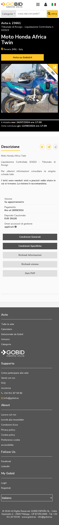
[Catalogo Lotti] (42, 147)
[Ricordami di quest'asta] (55, 147)
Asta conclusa (9, 125)
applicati (9, 226)
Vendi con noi (8, 378)
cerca (53, 13)
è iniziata (6, 122)
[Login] (45, 4)
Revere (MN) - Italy (13, 49)
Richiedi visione (30, 264)
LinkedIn (5, 466)
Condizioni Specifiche (30, 246)
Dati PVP (30, 273)
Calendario (6, 329)
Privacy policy (8, 429)
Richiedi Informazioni (30, 255)
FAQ (3, 383)
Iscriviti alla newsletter (12, 419)
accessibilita (7, 444)
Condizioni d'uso (9, 424)
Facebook (6, 461)
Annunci (5, 339)
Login (4, 483)
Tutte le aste (7, 324)
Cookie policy (8, 434)
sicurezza (6, 388)
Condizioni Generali (30, 236)
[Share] (49, 147)
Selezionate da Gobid (12, 334)
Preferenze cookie (10, 439)
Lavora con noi (8, 414)
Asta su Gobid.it (22, 57)
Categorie (7, 13)
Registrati (6, 488)
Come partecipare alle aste (15, 372)
